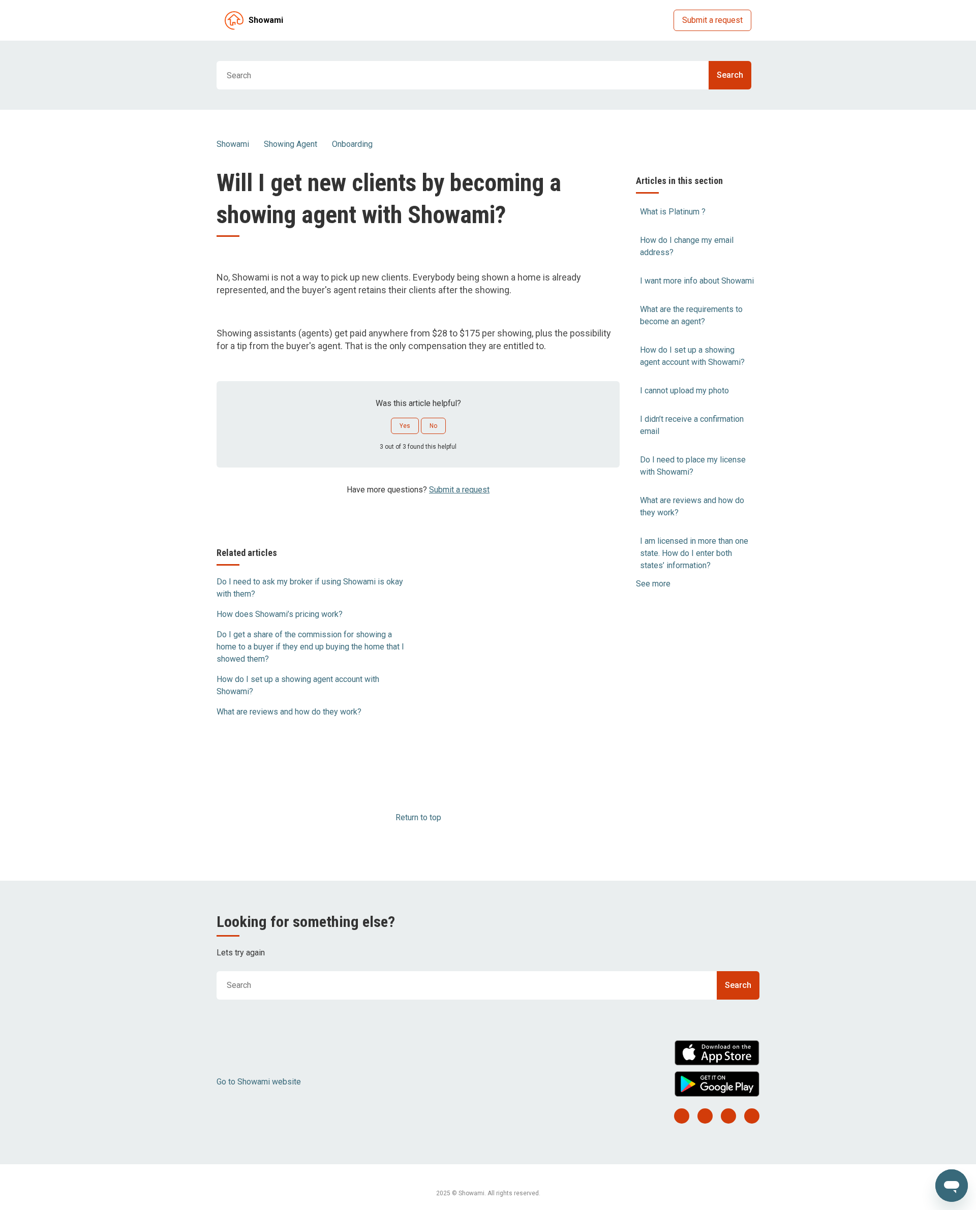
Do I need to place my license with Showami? (693, 466)
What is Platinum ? (673, 211)
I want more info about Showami (697, 281)
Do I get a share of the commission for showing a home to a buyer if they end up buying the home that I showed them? (310, 647)
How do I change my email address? (687, 246)
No (433, 425)
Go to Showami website (259, 1082)
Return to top (418, 817)
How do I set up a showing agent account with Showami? (692, 356)
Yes (405, 425)
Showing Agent (290, 144)
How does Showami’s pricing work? (280, 614)
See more (653, 583)
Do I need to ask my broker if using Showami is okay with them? (310, 588)
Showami (233, 144)
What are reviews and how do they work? (692, 506)
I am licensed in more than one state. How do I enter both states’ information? (694, 553)
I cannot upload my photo (684, 390)
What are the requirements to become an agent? (691, 315)
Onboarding (352, 144)
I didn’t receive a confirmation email (692, 425)
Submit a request (712, 20)
